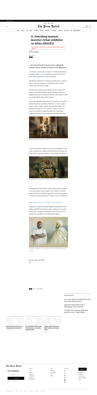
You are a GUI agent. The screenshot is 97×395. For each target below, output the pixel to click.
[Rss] (65, 382)
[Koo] (91, 60)
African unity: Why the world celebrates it (45, 202)
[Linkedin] (52, 60)
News (34, 288)
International (81, 372)
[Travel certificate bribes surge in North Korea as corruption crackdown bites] (34, 321)
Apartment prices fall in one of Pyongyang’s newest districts (14, 327)
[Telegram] (65, 60)
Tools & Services (81, 376)
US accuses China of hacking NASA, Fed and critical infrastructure (77, 300)
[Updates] (31, 52)
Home (32, 47)
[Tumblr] (62, 60)
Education (52, 370)
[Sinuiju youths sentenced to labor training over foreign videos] (53, 321)
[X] (42, 60)
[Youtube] (65, 380)
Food (51, 374)
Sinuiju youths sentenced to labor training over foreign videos (51, 327)
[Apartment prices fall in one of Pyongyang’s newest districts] (15, 321)
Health (51, 375)
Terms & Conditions (82, 377)
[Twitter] (65, 373)
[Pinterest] (55, 60)
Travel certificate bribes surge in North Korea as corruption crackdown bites (33, 327)
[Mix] (68, 60)
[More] (94, 60)
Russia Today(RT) (39, 288)
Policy (79, 379)
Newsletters (80, 374)
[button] (7, 26)
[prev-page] (7, 334)
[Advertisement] (48, 10)
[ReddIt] (45, 60)
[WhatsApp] (48, 60)
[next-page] (9, 334)
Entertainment (53, 372)
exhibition (42, 74)
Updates (36, 47)
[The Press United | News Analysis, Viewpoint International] (48, 26)
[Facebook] (39, 60)
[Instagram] (65, 378)
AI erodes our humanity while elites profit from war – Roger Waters (76, 311)
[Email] (58, 60)
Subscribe (16, 378)
